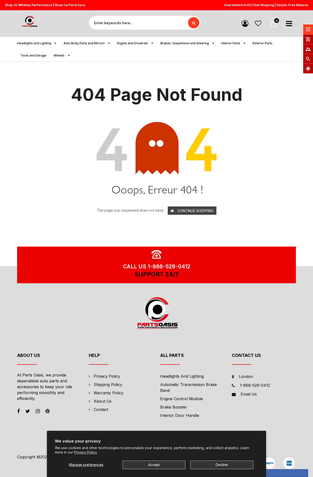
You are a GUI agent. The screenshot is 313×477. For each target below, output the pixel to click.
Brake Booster (173, 407)
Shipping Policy (108, 384)
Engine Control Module (181, 398)
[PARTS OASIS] (156, 314)
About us (103, 401)
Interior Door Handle (179, 415)
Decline (222, 465)
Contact (101, 409)
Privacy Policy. (85, 452)
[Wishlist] (258, 23)
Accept (154, 465)
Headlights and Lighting (182, 376)
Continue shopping (195, 211)
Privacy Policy (107, 376)
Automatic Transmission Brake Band (188, 387)
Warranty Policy (108, 392)
